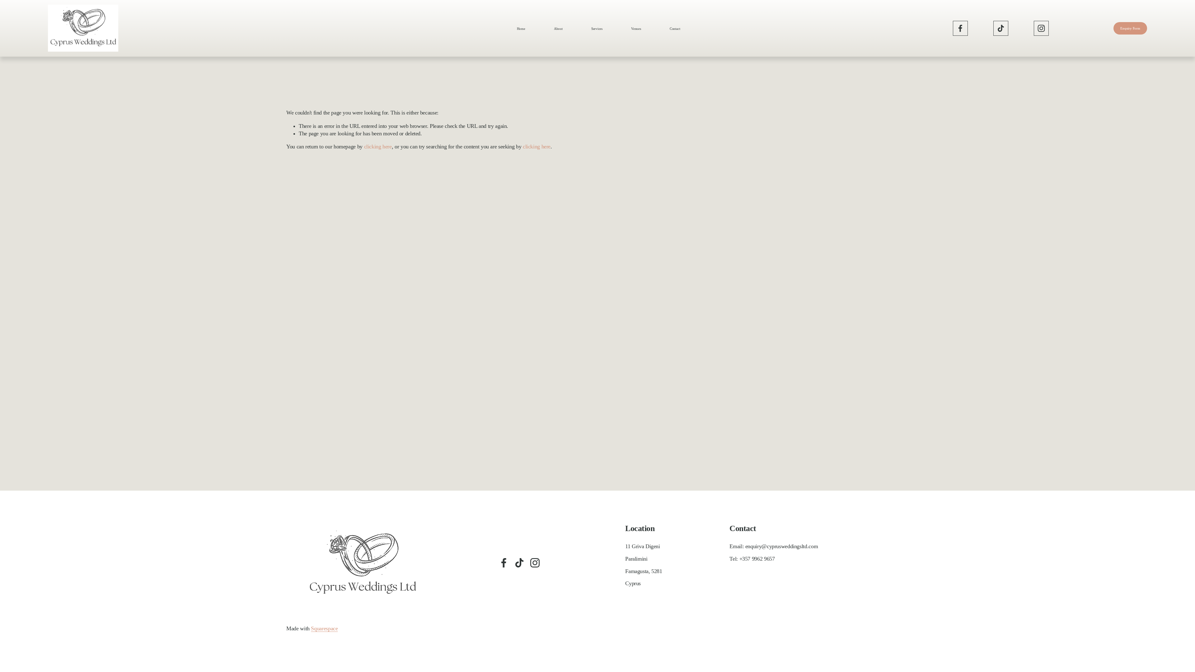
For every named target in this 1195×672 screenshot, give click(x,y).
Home (521, 28)
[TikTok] (1000, 28)
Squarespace (324, 628)
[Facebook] (960, 28)
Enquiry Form (1130, 28)
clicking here (378, 146)
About (558, 28)
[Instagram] (1041, 28)
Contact (675, 28)
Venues (636, 28)
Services (596, 28)
